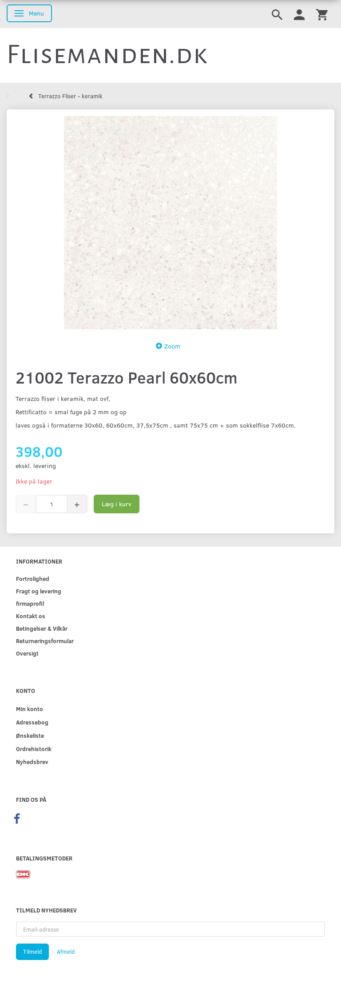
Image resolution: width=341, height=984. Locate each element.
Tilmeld (32, 952)
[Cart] (321, 14)
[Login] (299, 14)
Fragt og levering (38, 591)
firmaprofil (30, 603)
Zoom (172, 346)
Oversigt (27, 653)
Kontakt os (30, 616)
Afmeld (66, 952)
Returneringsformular (45, 640)
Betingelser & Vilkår (41, 628)
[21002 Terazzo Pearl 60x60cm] (170, 222)
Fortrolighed (32, 578)
